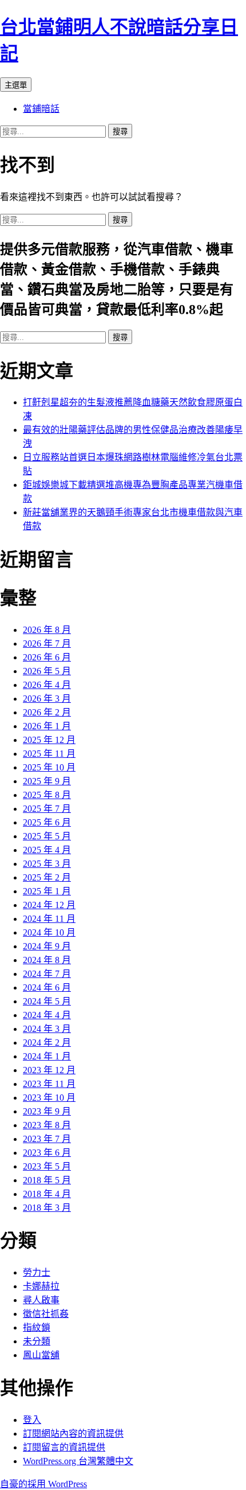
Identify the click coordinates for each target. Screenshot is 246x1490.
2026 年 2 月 (47, 712)
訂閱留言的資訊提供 (64, 1447)
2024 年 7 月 (47, 974)
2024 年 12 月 (49, 905)
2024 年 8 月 (47, 960)
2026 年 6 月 (47, 657)
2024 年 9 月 (47, 946)
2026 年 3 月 (47, 698)
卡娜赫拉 (41, 1286)
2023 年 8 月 (47, 1125)
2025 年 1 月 (47, 891)
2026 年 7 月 (47, 643)
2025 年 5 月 (47, 836)
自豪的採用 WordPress (43, 1484)
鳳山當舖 (41, 1355)
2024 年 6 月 (47, 987)
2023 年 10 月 (49, 1097)
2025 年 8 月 (47, 795)
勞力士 (36, 1272)
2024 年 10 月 (49, 932)
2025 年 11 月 (49, 753)
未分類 (36, 1341)
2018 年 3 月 (47, 1208)
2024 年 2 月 (47, 1042)
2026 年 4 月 (47, 685)
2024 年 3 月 (47, 1029)
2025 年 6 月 (47, 822)
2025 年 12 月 (49, 740)
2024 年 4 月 (47, 1015)
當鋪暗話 (41, 109)
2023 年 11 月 (49, 1084)
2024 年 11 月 (49, 919)
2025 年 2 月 (47, 877)
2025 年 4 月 (47, 850)
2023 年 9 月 (47, 1111)
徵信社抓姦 (46, 1314)
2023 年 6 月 (47, 1152)
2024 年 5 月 (47, 1001)
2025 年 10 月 (49, 767)
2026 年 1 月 (47, 726)
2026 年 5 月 (47, 671)
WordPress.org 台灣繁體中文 (78, 1461)
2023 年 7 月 (47, 1139)
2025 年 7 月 (47, 809)
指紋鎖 (36, 1327)
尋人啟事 (41, 1300)
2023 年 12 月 (49, 1070)
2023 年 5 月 (47, 1166)
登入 (32, 1420)
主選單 (16, 85)
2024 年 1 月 (47, 1056)
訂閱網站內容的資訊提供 (73, 1433)
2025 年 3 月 (47, 864)
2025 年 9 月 (47, 781)
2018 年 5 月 (47, 1180)
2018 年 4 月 (47, 1194)
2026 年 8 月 (47, 630)
